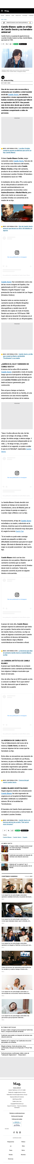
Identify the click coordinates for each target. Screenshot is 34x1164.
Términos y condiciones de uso (17, 1113)
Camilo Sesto (17, 837)
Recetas (23, 1154)
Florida (2, 15)
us (10, 1146)
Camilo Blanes (7, 837)
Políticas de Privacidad (17, 1116)
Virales (11, 1154)
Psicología (24, 15)
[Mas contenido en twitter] (17, 1132)
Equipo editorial (17, 1087)
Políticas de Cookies (17, 1119)
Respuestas (10, 1141)
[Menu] (2, 11)
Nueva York (18, 15)
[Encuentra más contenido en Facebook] (3, 44)
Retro (23, 1150)
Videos (23, 1141)
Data (23, 1146)
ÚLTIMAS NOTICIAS (8, 1027)
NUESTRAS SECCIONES (17, 1137)
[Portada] (17, 1086)
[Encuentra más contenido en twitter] (7, 44)
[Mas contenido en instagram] (19, 1132)
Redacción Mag (8, 80)
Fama (10, 1150)
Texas (12, 15)
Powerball (31, 15)
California (8, 15)
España (25, 837)
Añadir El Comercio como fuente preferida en (17, 22)
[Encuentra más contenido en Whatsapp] (10, 44)
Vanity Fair (20, 531)
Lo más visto (6, 843)
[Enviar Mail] (2, 80)
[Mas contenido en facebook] (14, 1132)
